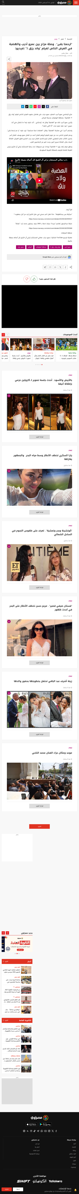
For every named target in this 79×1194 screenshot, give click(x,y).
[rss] (28, 1131)
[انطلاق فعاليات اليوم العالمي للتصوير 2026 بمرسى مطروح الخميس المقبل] (26, 970)
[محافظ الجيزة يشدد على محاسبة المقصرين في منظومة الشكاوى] (26, 980)
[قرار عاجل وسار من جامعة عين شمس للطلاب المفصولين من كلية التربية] (26, 1059)
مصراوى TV (16, 987)
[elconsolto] (39, 1181)
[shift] (23, 1181)
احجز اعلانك (36, 1150)
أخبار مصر (17, 967)
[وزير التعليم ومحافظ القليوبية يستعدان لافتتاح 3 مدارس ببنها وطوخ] (26, 1068)
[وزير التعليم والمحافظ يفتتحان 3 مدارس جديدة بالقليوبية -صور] (26, 1029)
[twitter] (53, 1131)
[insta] (49, 1131)
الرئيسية (69, 39)
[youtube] (45, 1131)
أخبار (29, 961)
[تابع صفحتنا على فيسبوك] (47, 106)
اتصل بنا (37, 1147)
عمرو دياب (21, 247)
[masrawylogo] (39, 1117)
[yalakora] (55, 1181)
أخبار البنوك (73, 1157)
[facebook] (56, 1131)
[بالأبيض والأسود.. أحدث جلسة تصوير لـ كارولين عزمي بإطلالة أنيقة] (39, 413)
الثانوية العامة (25, 1020)
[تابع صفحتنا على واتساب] (31, 106)
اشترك (7, 1189)
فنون (62, 39)
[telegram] (38, 1131)
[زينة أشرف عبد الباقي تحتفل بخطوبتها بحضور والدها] (39, 710)
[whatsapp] (42, 1131)
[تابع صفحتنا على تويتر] (43, 106)
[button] (76, 2)
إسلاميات (73, 1167)
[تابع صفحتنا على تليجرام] (22, 106)
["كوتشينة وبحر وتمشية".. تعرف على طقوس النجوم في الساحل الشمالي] (39, 563)
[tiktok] (34, 1131)
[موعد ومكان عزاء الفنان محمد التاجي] (39, 782)
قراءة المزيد (39, 437)
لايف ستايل (72, 1153)
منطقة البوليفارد (41, 247)
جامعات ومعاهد (15, 1056)
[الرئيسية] (64, 3)
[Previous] (7, 334)
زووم (55, 39)
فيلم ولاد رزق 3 (55, 247)
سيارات (74, 1164)
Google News (47, 257)
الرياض (30, 247)
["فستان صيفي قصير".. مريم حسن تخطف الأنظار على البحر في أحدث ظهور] (39, 639)
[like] (34, 279)
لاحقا (18, 1189)
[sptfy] (31, 1131)
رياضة (74, 1150)
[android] (45, 1124)
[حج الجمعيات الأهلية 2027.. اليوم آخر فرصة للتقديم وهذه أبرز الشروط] (26, 990)
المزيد (39, 826)
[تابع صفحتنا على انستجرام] (39, 106)
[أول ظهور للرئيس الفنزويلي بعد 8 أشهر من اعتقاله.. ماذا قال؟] (26, 1000)
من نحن (37, 1143)
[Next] (3, 334)
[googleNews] (24, 1131)
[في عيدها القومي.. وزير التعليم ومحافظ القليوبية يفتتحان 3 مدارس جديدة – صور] (26, 1039)
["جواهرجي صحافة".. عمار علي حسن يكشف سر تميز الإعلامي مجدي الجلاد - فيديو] (26, 1010)
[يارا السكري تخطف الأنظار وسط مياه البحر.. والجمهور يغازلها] (39, 488)
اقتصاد (74, 1147)
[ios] (31, 1124)
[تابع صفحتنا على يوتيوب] (35, 106)
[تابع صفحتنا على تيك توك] (26, 106)
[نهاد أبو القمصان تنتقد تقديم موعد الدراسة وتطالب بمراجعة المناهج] (26, 1049)
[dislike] (27, 279)
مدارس (18, 1026)
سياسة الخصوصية (34, 1153)
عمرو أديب (67, 247)
